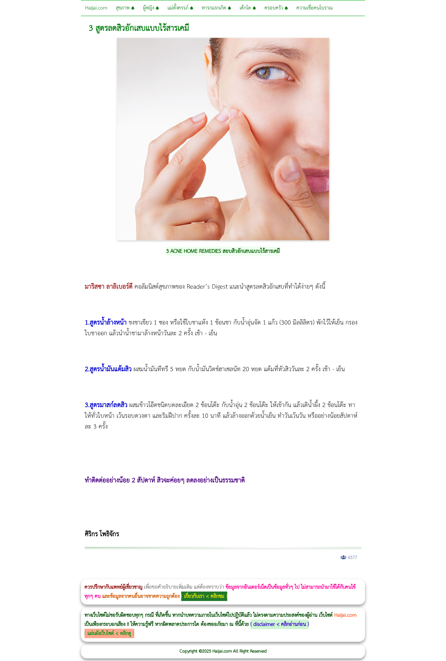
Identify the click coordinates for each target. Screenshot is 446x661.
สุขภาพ (123, 8)
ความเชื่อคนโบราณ (314, 8)
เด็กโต (246, 8)
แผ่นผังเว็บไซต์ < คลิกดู (109, 633)
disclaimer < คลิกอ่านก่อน (279, 624)
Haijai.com (96, 8)
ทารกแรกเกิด (215, 8)
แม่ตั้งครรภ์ (178, 8)
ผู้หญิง (149, 8)
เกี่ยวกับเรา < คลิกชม (204, 596)
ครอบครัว (274, 8)
